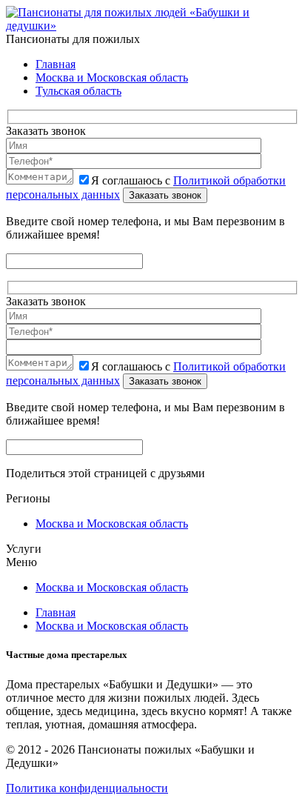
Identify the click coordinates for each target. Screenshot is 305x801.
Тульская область (78, 90)
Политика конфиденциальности (87, 788)
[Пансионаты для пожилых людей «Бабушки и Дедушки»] (152, 25)
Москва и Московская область (112, 77)
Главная (56, 64)
